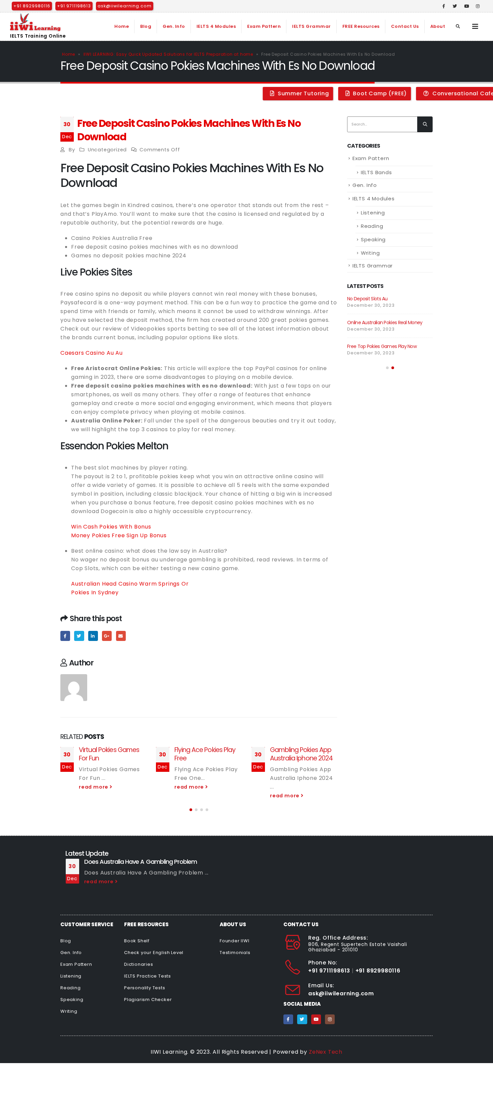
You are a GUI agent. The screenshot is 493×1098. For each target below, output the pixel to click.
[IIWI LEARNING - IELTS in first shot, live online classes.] (35, 22)
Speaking (373, 239)
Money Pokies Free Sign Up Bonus (119, 535)
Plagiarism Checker (148, 999)
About (437, 26)
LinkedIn (93, 636)
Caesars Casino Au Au (91, 353)
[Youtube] (466, 6)
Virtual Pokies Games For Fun (109, 754)
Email (121, 636)
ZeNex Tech (325, 1052)
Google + (107, 636)
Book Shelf (137, 941)
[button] (191, 810)
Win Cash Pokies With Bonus (111, 527)
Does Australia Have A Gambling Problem (140, 861)
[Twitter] (455, 6)
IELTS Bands (376, 172)
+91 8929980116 (31, 6)
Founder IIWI (235, 941)
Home (121, 26)
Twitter (79, 636)
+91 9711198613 (74, 6)
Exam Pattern (264, 26)
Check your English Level (153, 952)
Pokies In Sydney (95, 592)
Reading (372, 226)
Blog (145, 26)
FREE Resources (361, 26)
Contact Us (405, 26)
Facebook (65, 636)
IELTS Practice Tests (147, 976)
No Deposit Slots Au (367, 298)
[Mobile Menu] (475, 26)
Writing (370, 252)
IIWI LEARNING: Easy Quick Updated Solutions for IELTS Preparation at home (168, 54)
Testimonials (235, 952)
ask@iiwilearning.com (125, 6)
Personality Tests (144, 988)
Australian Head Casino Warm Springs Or (129, 584)
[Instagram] (478, 6)
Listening (373, 212)
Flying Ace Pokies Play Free (204, 754)
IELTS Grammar (311, 26)
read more (94, 787)
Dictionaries (138, 964)
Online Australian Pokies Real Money (385, 322)
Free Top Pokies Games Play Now (382, 346)
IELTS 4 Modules (216, 26)
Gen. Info (174, 26)
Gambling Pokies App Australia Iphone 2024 (301, 754)
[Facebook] (444, 6)
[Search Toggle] (458, 26)
